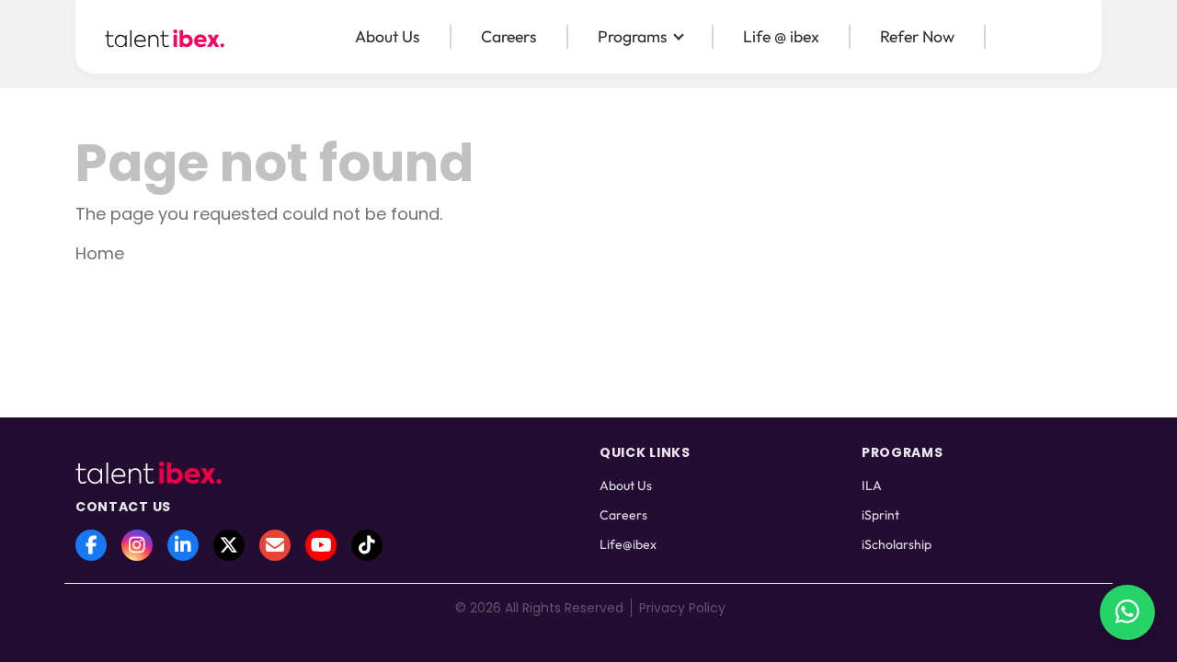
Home (99, 253)
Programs (633, 36)
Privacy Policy (682, 608)
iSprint (880, 515)
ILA (872, 485)
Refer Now (917, 36)
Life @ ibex (781, 36)
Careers (509, 36)
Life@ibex (628, 544)
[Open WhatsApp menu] (1127, 612)
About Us (387, 36)
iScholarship (896, 544)
